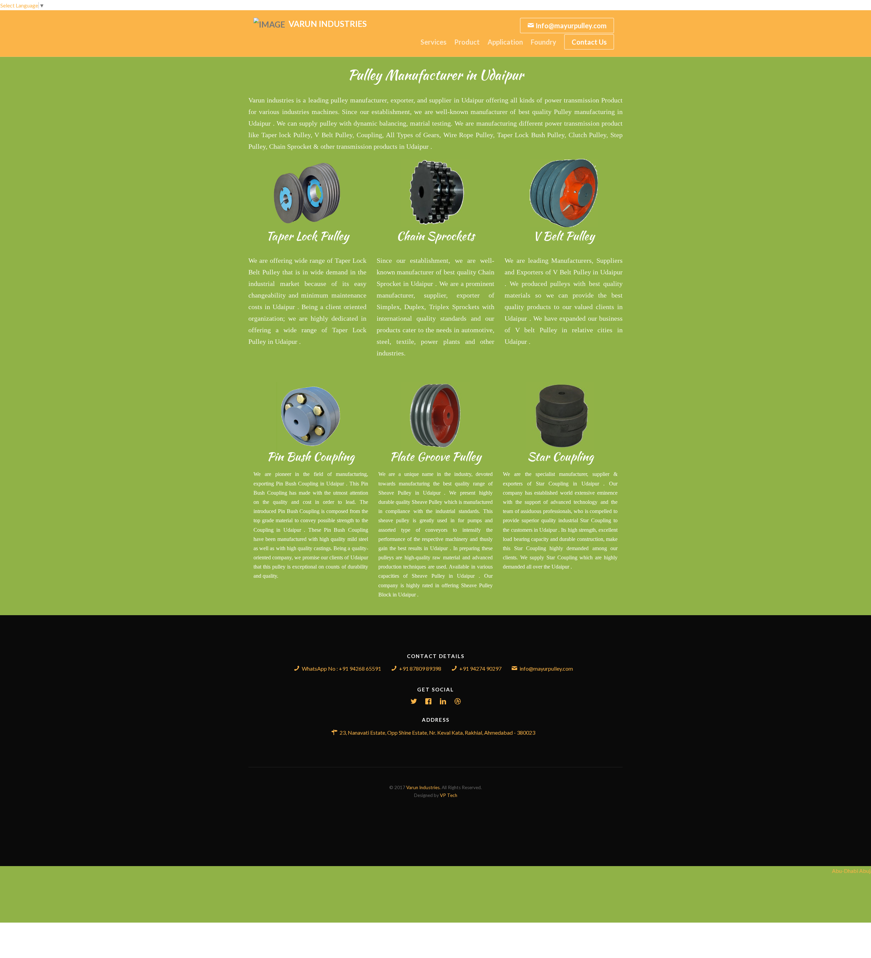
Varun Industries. (423, 787)
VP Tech (448, 795)
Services (433, 42)
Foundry (543, 42)
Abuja (862, 870)
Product (467, 42)
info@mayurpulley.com (546, 668)
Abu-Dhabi (841, 870)
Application (505, 42)
